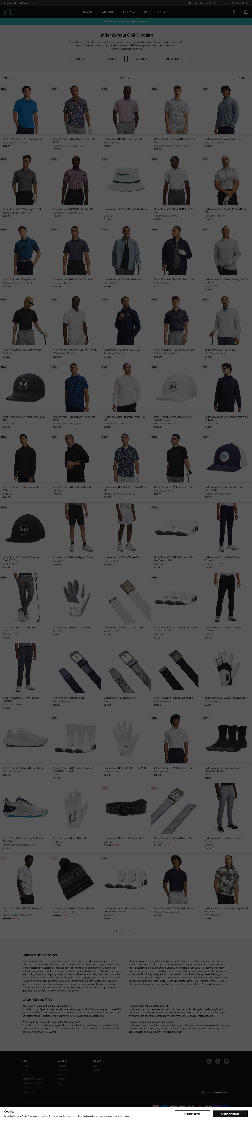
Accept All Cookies (230, 1113)
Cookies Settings (192, 1113)
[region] (126, 1114)
